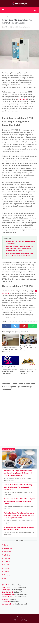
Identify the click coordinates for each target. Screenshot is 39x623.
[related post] (10, 340)
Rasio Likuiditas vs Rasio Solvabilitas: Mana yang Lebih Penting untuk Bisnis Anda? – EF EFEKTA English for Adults (19, 515)
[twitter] (15, 326)
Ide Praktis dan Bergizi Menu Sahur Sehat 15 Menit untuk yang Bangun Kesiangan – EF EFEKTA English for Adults (19, 248)
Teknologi (7, 575)
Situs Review (6, 585)
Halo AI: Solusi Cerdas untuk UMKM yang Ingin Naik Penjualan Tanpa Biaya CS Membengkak (18, 487)
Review (6, 568)
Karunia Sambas (7, 597)
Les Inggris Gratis (8, 604)
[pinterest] (24, 326)
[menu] (3, 10)
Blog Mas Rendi (7, 592)
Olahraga (7, 558)
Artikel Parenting (8, 594)
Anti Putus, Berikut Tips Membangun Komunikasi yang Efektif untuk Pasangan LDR (9, 370)
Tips (5, 578)
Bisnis (6, 545)
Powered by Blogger (22, 620)
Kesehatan (7, 551)
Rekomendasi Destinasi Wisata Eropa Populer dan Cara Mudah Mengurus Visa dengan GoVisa (19, 501)
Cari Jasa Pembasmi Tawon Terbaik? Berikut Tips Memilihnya (28, 371)
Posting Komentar (24, 27)
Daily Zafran (6, 587)
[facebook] (6, 326)
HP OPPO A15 (22, 99)
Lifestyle (7, 555)
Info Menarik (8, 548)
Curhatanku (6, 601)
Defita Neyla (6, 590)
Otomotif (7, 562)
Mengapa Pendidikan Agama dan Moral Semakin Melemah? (28, 348)
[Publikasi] (19, 3)
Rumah (6, 572)
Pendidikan (7, 565)
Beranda (19, 617)
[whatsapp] (32, 326)
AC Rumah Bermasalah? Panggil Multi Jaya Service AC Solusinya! (10, 349)
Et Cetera (5, 599)
